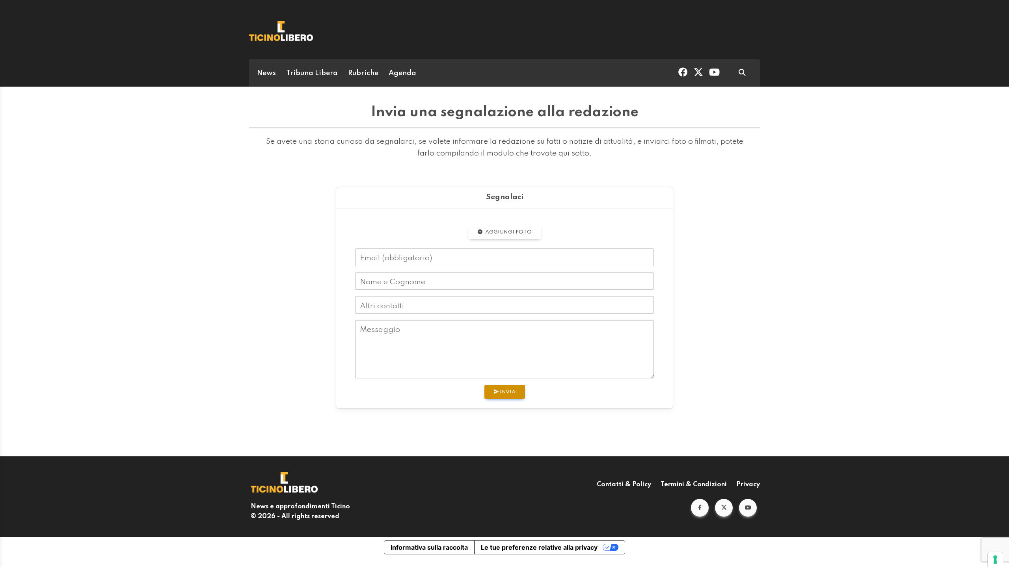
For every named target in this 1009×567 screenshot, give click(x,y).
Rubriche (363, 73)
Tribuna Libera (312, 73)
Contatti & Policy (624, 485)
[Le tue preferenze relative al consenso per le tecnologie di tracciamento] (995, 559)
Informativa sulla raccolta (429, 547)
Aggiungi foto (508, 232)
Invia (507, 392)
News (266, 73)
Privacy (748, 485)
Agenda (402, 73)
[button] (700, 508)
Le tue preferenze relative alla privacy (539, 547)
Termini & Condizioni (694, 485)
